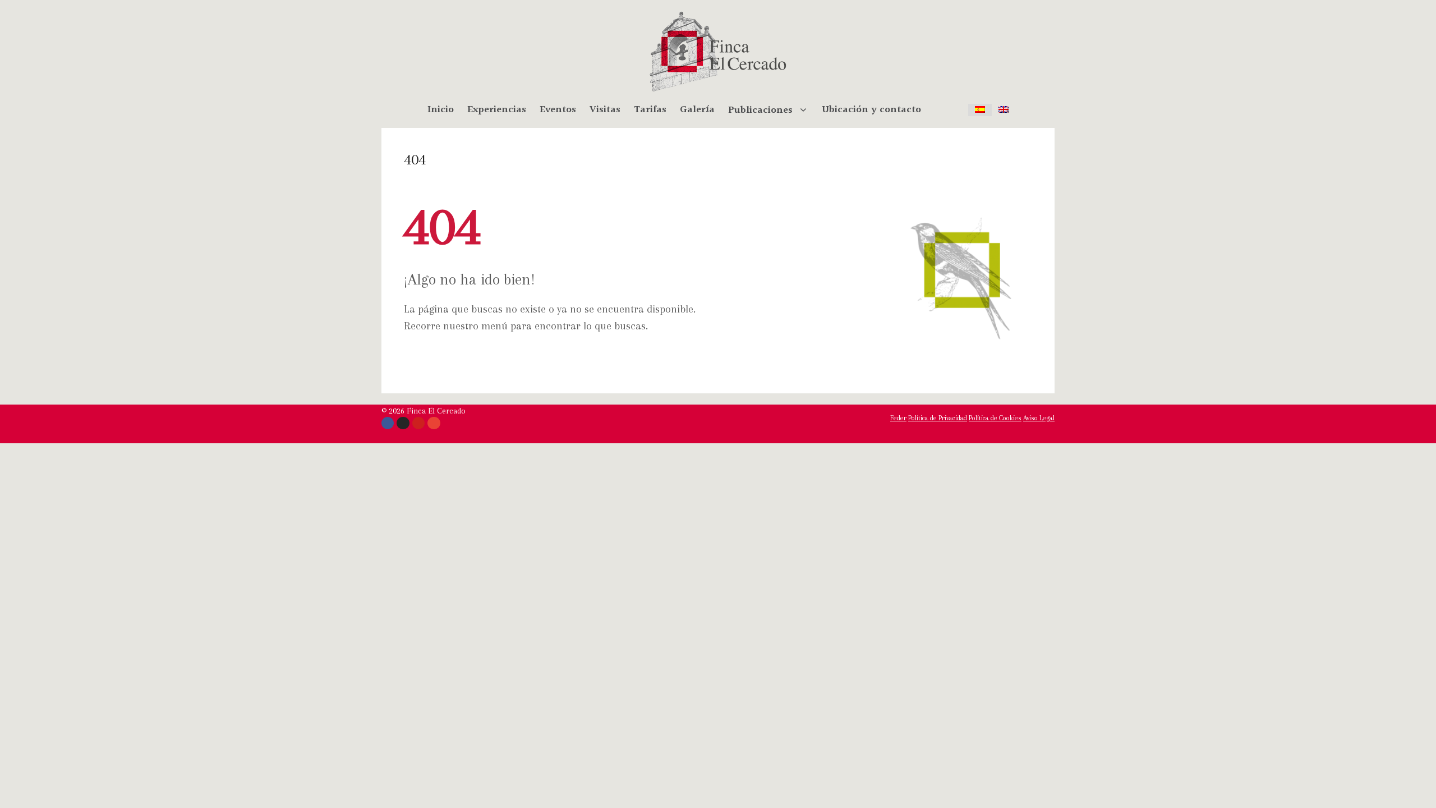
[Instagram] (403, 423)
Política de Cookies (995, 418)
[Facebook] (387, 423)
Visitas (605, 110)
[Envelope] (433, 423)
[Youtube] (418, 423)
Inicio (440, 110)
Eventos (558, 110)
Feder (898, 418)
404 (415, 159)
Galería (697, 110)
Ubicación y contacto (871, 110)
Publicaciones (760, 110)
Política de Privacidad (937, 418)
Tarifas (650, 110)
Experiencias (496, 110)
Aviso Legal (1039, 418)
